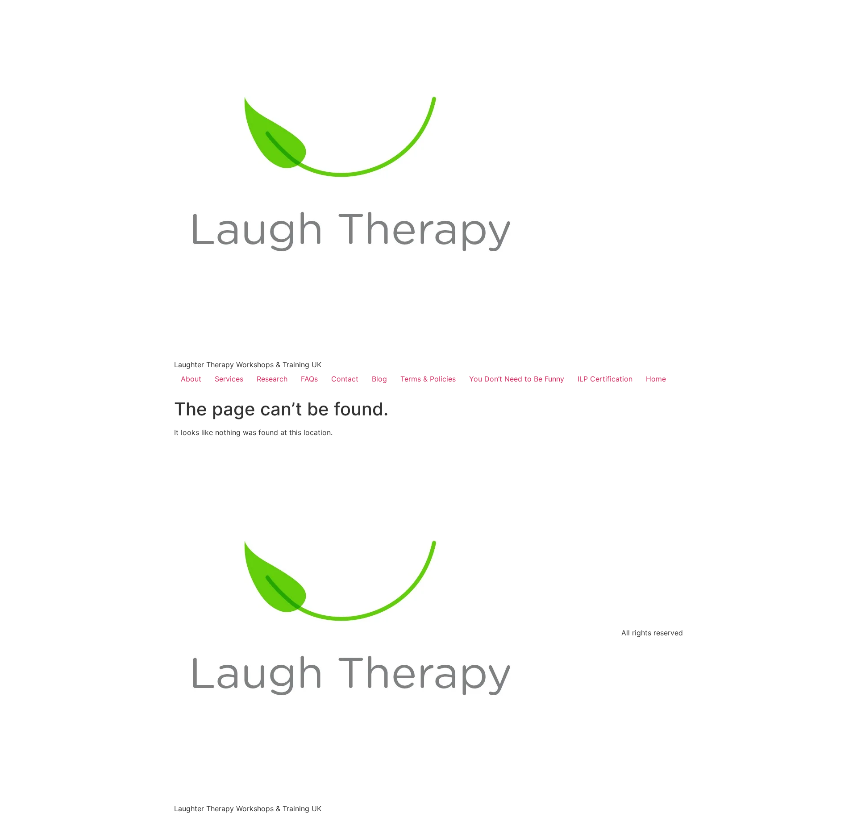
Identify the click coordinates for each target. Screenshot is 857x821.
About (191, 378)
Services (229, 378)
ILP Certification (605, 378)
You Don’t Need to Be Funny (516, 378)
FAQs (309, 378)
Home (656, 378)
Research (272, 378)
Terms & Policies (428, 378)
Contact (344, 378)
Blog (379, 378)
